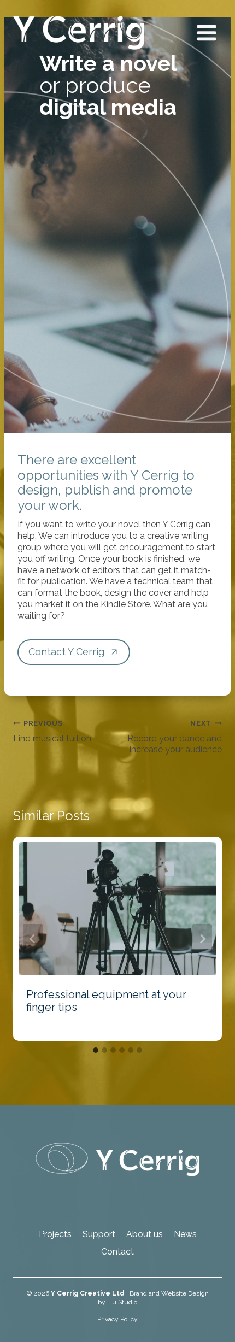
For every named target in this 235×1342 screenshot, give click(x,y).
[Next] (202, 938)
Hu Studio (122, 1302)
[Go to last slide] (33, 938)
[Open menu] (206, 32)
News (185, 1234)
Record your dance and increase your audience (174, 737)
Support (99, 1234)
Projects (55, 1234)
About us (144, 1234)
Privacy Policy (117, 1319)
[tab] (95, 1050)
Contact (117, 1251)
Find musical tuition (52, 731)
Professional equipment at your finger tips (106, 1001)
